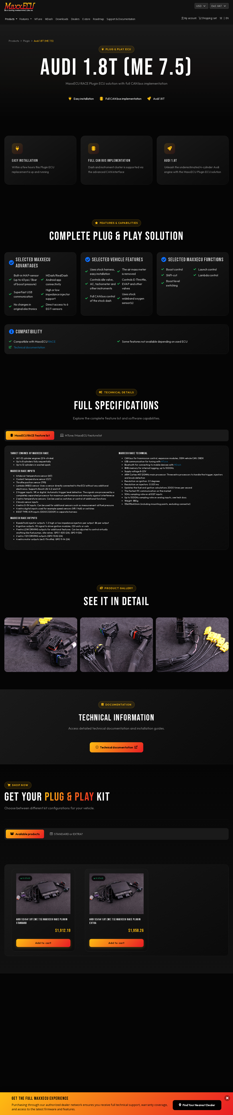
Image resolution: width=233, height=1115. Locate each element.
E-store (86, 19)
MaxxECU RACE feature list (32, 435)
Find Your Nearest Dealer (199, 1105)
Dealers (75, 19)
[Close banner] (227, 1098)
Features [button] (24, 19)
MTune (38, 19)
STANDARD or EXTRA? (68, 834)
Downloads (62, 19)
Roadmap (98, 19)
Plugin (26, 41)
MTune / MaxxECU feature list (83, 435)
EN (227, 18)
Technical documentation (29, 347)
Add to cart (43, 943)
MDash (49, 19)
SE (221, 18)
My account (189, 18)
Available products (27, 834)
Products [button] (10, 19)
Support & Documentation (121, 19)
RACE (52, 341)
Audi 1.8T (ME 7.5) (44, 41)
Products (14, 41)
